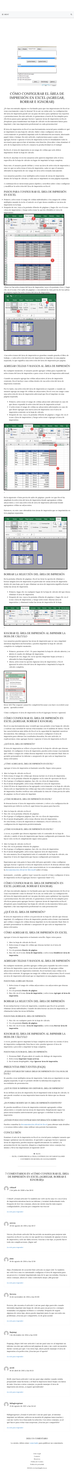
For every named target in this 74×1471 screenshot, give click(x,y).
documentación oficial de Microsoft (21, 870)
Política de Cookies (37, 1462)
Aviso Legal (37, 1453)
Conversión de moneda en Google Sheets (38, 1159)
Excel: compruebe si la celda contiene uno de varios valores (38, 1156)
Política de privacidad (37, 1464)
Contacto (37, 1456)
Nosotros (37, 1459)
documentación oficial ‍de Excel (34, 1124)
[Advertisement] (37, 31)
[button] (71, 14)
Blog (38, 1154)
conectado (33, 1443)
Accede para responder (15, 1212)
